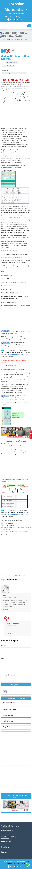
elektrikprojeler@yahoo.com (17, 17)
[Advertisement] (16, 116)
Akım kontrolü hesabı (12, 62)
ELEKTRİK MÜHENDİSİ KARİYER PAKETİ (15, 354)
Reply (6, 609)
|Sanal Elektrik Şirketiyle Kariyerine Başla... (18, 862)
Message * (4, 645)
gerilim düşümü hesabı (8, 66)
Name (3, 658)
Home (3, 39)
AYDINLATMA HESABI (20, 576)
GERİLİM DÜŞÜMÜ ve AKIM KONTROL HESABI (15, 73)
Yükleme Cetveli (6, 576)
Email (3, 666)
